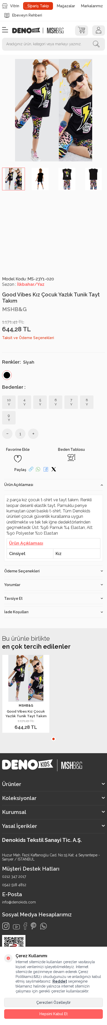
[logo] (29, 30)
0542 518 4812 (14, 885)
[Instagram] (6, 926)
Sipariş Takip (38, 6)
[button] (53, 739)
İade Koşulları (16, 612)
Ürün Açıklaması (18, 485)
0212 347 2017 (14, 876)
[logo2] (55, 30)
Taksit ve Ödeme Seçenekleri (28, 338)
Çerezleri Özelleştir (53, 1002)
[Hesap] (98, 30)
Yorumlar (12, 585)
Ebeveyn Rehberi (27, 15)
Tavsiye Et (13, 598)
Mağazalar (66, 6)
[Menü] (5, 30)
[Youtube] (16, 927)
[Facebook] (25, 926)
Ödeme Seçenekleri (22, 571)
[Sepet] (81, 30)
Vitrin (14, 6)
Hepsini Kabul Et (53, 1014)
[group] (53, 110)
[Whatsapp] (43, 926)
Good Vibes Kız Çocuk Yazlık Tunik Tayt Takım (25, 713)
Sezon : (23, 284)
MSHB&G (14, 309)
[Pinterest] (33, 926)
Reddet (59, 981)
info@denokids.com (19, 902)
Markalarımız (92, 6)
